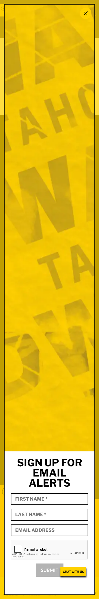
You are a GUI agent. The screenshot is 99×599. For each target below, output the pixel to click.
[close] (85, 13)
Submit (49, 570)
